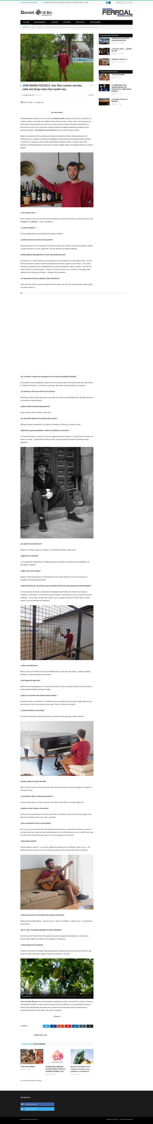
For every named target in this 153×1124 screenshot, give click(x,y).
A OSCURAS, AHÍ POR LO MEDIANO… (119, 100)
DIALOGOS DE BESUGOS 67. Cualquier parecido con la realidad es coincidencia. (80, 1069)
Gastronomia (95, 22)
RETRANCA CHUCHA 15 (119, 59)
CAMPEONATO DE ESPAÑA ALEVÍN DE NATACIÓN (120, 39)
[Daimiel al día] (36, 12)
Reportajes (80, 22)
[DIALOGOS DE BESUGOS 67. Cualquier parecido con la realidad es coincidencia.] (81, 1056)
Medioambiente (40, 22)
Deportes (67, 22)
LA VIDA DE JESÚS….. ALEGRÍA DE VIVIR (121, 50)
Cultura (26, 22)
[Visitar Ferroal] (117, 16)
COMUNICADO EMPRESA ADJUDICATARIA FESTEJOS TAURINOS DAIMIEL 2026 (55, 1069)
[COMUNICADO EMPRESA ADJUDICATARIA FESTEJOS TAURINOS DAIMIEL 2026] (56, 1056)
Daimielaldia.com (28, 95)
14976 (122, 53)
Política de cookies (112, 1119)
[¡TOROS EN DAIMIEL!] (31, 1056)
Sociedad (54, 22)
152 (92, 85)
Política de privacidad (126, 1119)
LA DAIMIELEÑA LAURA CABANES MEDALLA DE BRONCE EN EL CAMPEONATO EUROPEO (67, 2)
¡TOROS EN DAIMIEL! (27, 1067)
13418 (122, 62)
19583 (122, 43)
